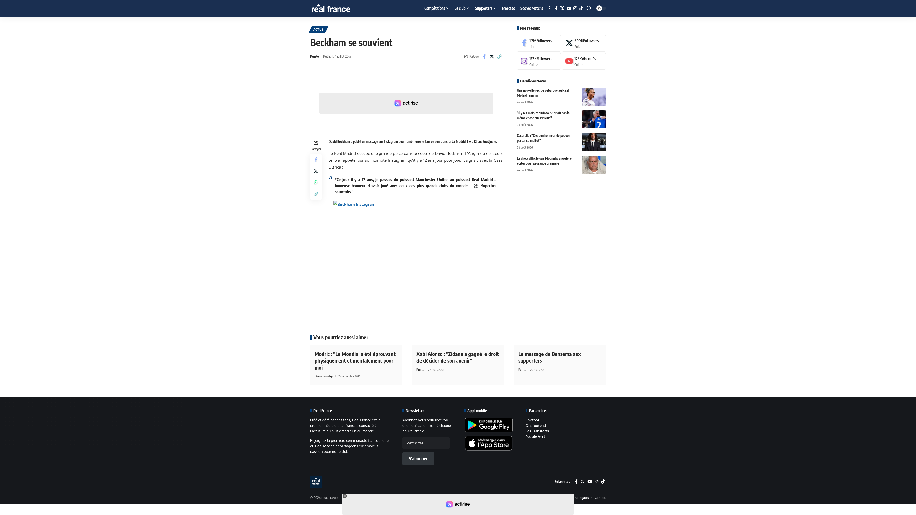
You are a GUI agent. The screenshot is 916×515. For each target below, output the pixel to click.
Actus (318, 29)
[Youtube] (584, 61)
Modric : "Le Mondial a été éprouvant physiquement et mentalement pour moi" (355, 360)
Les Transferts (537, 431)
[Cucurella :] (594, 142)
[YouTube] (568, 8)
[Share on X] (492, 56)
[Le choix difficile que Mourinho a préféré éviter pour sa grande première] (594, 165)
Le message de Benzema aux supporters (549, 357)
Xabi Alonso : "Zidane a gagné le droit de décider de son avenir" (457, 357)
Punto (314, 56)
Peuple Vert (535, 436)
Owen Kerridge (324, 376)
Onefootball (536, 425)
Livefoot (532, 420)
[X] (562, 8)
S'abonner (418, 458)
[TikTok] (581, 8)
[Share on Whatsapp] (316, 182)
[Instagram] (575, 8)
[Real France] (341, 8)
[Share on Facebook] (484, 56)
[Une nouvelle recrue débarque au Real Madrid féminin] (594, 97)
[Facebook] (556, 8)
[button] (549, 8)
